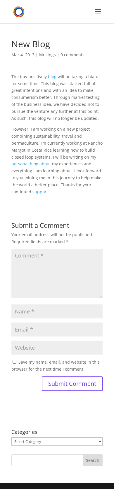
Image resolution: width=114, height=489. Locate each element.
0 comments (72, 54)
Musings (47, 54)
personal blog (24, 163)
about (45, 163)
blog (52, 76)
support (40, 191)
